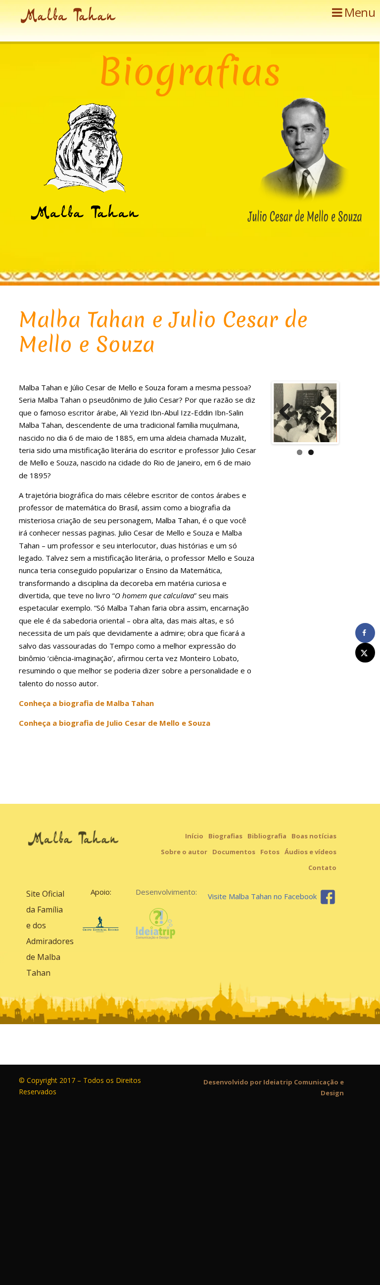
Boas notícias (313, 835)
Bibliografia (266, 835)
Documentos (233, 851)
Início (194, 835)
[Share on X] (365, 653)
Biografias (225, 835)
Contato (322, 867)
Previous (288, 412)
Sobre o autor (184, 851)
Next (322, 412)
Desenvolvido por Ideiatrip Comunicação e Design (273, 1087)
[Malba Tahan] (93, 16)
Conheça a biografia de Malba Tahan (86, 703)
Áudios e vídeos (310, 851)
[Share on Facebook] (365, 633)
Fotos (270, 851)
